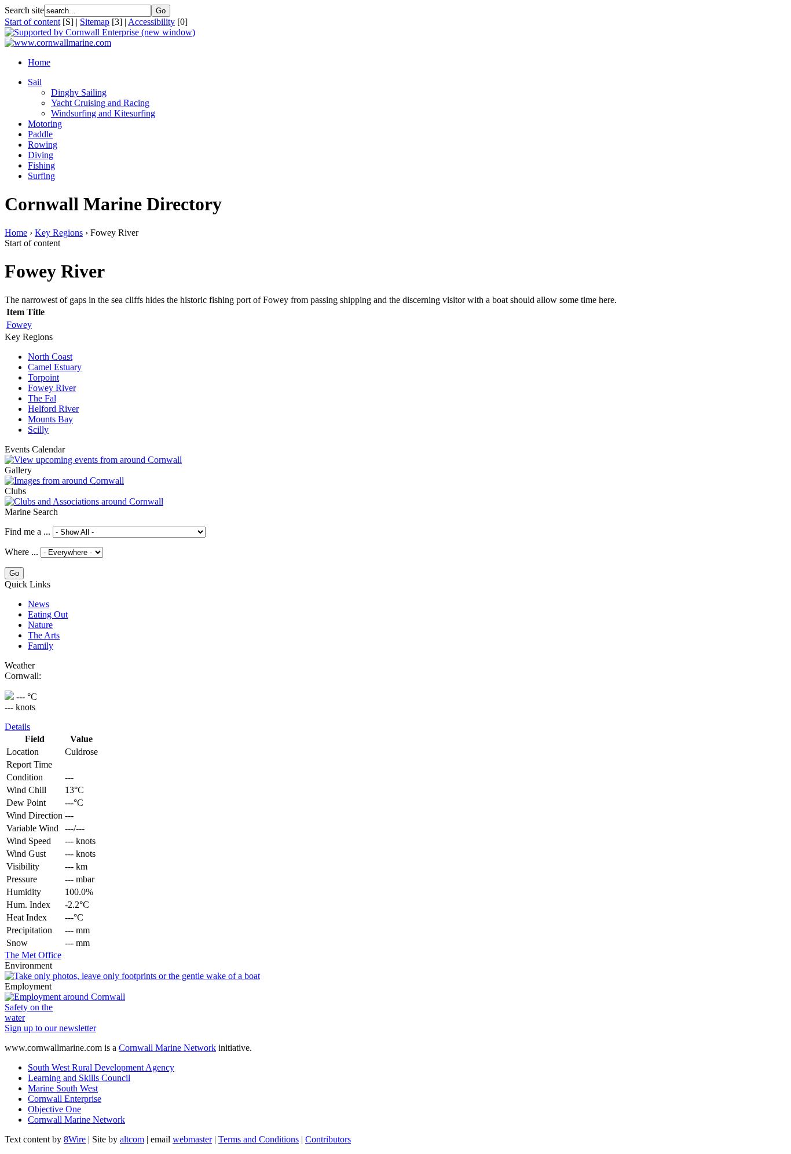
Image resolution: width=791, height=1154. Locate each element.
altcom (132, 1139)
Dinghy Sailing (79, 92)
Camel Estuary (55, 367)
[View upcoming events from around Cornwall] (93, 460)
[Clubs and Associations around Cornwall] (84, 501)
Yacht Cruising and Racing (100, 103)
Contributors (328, 1139)
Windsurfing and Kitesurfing (103, 113)
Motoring (45, 124)
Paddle (40, 134)
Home (39, 62)
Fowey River (52, 388)
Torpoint (43, 377)
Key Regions (59, 233)
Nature (40, 625)
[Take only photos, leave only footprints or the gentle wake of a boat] (132, 976)
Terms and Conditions (258, 1139)
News (38, 604)
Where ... (21, 552)
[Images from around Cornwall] (64, 480)
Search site (24, 10)
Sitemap (94, 22)
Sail (35, 82)
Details (17, 727)
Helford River (53, 409)
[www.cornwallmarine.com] (58, 43)
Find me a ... (27, 531)
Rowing (42, 144)
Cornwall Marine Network (167, 1048)
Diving (40, 155)
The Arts (44, 635)
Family (40, 646)
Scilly (38, 429)
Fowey (19, 325)
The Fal (42, 398)
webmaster (192, 1139)
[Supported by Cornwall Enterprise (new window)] (100, 32)
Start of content (32, 22)
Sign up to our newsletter (50, 1028)
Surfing (41, 176)
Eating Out (48, 614)
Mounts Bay (50, 419)
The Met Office (33, 955)
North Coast (50, 356)
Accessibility (151, 22)
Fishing (41, 165)
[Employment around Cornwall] (65, 997)
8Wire (75, 1139)
